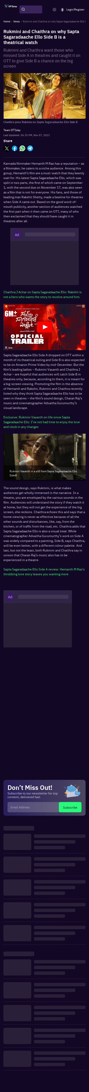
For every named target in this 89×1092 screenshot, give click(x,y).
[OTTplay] (11, 9)
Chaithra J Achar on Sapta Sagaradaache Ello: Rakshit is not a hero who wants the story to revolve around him (42, 294)
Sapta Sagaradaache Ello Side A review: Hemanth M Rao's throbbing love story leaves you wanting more (44, 571)
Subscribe (70, 807)
